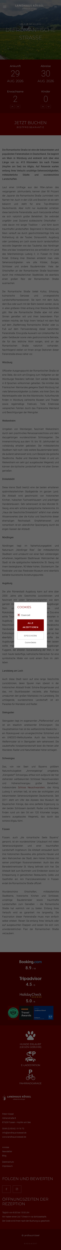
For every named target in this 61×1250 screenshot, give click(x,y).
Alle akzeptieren (30, 625)
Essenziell (25, 615)
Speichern (30, 636)
